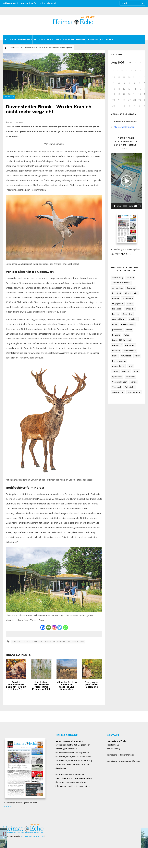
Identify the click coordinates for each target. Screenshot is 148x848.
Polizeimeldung (119, 361)
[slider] (125, 206)
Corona (115, 298)
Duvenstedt (37, 642)
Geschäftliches (118, 319)
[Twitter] (59, 627)
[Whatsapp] (65, 627)
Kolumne (116, 335)
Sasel (130, 366)
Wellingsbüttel (134, 392)
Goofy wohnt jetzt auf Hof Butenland (92, 684)
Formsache (130, 308)
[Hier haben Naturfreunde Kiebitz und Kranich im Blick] (41, 669)
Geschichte (127, 314)
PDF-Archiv (126, 254)
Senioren (126, 371)
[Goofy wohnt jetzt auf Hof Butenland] (92, 669)
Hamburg (133, 319)
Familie (130, 303)
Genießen (92, 39)
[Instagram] (54, 627)
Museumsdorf (130, 350)
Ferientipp (116, 308)
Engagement (117, 303)
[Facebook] (42, 627)
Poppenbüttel (118, 366)
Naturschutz (49, 642)
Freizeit (115, 314)
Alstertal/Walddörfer (121, 282)
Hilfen (115, 324)
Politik (137, 355)
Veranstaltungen (74, 39)
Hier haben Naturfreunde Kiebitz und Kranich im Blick (41, 686)
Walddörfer (130, 387)
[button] (126, 181)
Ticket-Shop (54, 39)
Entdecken (106, 39)
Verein (134, 382)
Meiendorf (117, 345)
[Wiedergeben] (114, 206)
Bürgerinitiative (131, 293)
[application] (126, 181)
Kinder (129, 329)
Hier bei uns (25, 39)
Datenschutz (38, 836)
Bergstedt (116, 293)
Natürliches (126, 355)
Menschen (130, 345)
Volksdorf (116, 387)
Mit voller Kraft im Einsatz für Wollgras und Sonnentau (67, 686)
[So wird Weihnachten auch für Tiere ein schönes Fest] (16, 669)
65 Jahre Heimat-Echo (21, 642)
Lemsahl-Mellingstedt (121, 340)
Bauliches (131, 288)
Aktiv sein (39, 39)
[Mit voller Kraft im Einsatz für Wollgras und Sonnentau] (67, 669)
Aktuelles (10, 39)
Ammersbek (117, 288)
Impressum (26, 836)
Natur (114, 355)
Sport (136, 371)
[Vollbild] (139, 206)
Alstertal (130, 277)
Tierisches (61, 642)
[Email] (48, 627)
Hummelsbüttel (128, 324)
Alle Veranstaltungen (124, 126)
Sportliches (117, 376)
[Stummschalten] (135, 206)
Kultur (126, 335)
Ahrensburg (117, 277)
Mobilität (116, 350)
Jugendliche (117, 329)
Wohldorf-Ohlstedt (75, 642)
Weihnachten (118, 392)
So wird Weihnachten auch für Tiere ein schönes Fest (16, 686)
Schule (115, 371)
